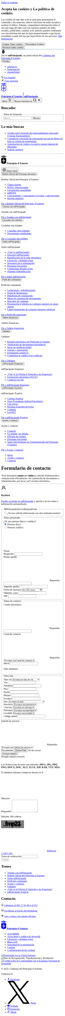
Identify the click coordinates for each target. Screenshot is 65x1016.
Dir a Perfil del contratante (13, 314)
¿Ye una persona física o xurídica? (20, 521)
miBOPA (11, 193)
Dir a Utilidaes (8, 360)
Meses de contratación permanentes (24, 298)
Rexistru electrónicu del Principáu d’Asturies (28, 341)
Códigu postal (11, 716)
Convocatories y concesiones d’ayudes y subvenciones (33, 195)
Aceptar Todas (12, 44)
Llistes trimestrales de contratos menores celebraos (31, 309)
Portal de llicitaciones (17, 293)
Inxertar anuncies (15, 198)
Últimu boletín (14, 184)
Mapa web (12, 942)
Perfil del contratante (17, 881)
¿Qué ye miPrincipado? (18, 252)
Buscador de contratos (17, 301)
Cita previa (12, 404)
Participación (13, 69)
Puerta (7, 692)
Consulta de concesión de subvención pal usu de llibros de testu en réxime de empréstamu (35, 140)
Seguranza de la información (20, 263)
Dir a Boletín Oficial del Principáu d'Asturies (22, 203)
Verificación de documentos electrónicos (26, 344)
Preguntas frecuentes (17, 266)
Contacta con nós (15, 379)
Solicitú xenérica (15, 149)
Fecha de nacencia (13, 589)
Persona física (14, 524)
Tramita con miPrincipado (19, 873)
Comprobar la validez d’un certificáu (24, 355)
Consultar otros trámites (18, 230)
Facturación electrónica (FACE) (22, 377)
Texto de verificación (11, 856)
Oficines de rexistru (16, 436)
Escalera (8, 698)
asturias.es (12, 66)
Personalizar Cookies (35, 44)
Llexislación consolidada (19, 190)
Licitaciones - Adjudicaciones (21, 290)
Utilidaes (11, 886)
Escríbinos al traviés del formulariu (20, 911)
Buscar (36, 118)
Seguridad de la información (20, 944)
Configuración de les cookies (21, 950)
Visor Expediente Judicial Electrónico (25, 401)
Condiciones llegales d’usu (20, 268)
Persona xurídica (15, 527)
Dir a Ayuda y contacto (12, 450)
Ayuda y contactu (15, 884)
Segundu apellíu (12, 586)
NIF (6, 596)
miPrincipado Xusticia (17, 892)
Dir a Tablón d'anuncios (12, 328)
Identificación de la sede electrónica (24, 257)
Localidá (8, 713)
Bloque (7, 695)
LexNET (11, 412)
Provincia (8, 704)
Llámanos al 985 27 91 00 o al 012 (20, 905)
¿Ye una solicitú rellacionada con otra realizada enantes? (34, 513)
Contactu (11, 409)
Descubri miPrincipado (18, 255)
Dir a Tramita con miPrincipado (16, 217)
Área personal (11, 81)
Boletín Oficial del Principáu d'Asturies (26, 875)
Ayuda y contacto (15, 458)
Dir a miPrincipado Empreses (15, 385)
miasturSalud (13, 72)
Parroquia (8, 710)
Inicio (10, 455)
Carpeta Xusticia (15, 398)
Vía (6, 682)
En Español (9, 77)
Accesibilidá (13, 933)
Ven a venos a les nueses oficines (20, 916)
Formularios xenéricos (17, 352)
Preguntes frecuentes (17, 439)
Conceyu (8, 707)
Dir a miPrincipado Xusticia (14, 417)
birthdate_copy (11, 593)
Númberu (8, 685)
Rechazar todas (13, 47)
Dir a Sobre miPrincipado (13, 276)
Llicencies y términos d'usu (20, 260)
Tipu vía (8, 679)
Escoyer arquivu (9, 754)
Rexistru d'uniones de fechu (20, 406)
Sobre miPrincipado (16, 878)
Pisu (6, 689)
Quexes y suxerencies (17, 350)
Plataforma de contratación (20, 295)
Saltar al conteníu (9, 2)
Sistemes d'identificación (19, 271)
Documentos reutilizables (19, 233)
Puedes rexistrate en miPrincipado (17, 501)
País (6, 701)
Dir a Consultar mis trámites (14, 238)
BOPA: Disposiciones (17, 187)
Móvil (7, 663)
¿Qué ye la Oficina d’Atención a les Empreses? (29, 374)
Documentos (7, 750)
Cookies (11, 947)
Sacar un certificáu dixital (19, 347)
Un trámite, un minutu (17, 433)
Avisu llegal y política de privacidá (23, 936)
